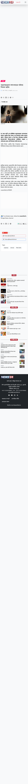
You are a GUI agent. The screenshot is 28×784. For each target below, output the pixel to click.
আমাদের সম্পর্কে (5, 399)
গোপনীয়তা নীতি (15, 399)
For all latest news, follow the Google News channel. (13, 217)
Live (17, 2)
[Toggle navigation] (25, 2)
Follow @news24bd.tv (10, 236)
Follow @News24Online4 (10, 239)
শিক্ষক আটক (18, 248)
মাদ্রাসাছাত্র (6, 248)
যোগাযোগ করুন (5, 401)
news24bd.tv (4, 190)
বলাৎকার (12, 248)
